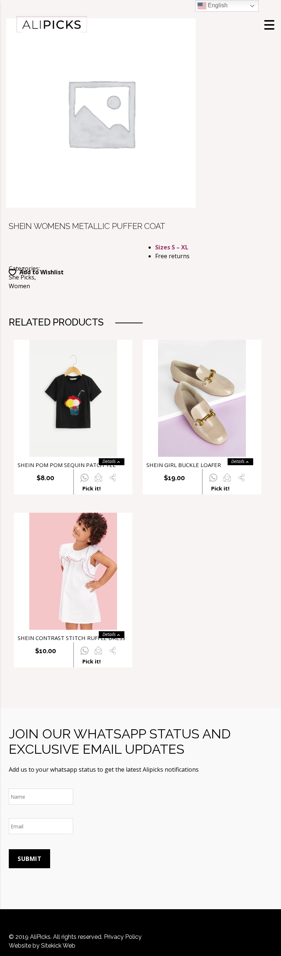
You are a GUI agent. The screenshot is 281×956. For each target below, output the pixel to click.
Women (19, 286)
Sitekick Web (58, 945)
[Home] (51, 24)
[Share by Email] (98, 482)
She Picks (21, 277)
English (217, 5)
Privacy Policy (123, 936)
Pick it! (91, 488)
